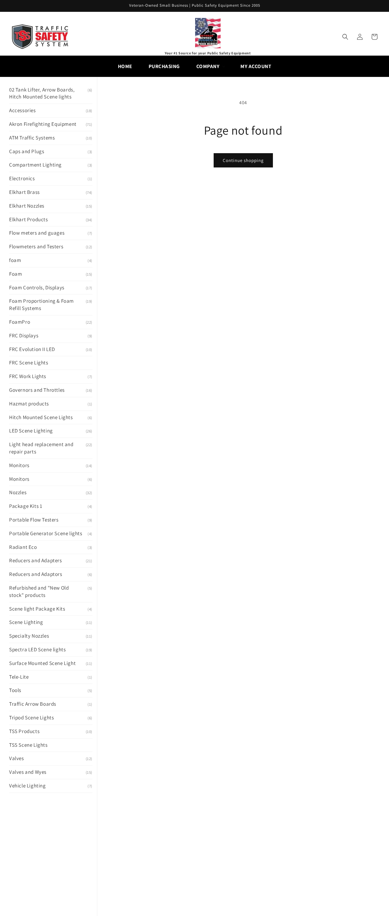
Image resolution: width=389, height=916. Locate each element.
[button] (210, 66)
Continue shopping (243, 160)
